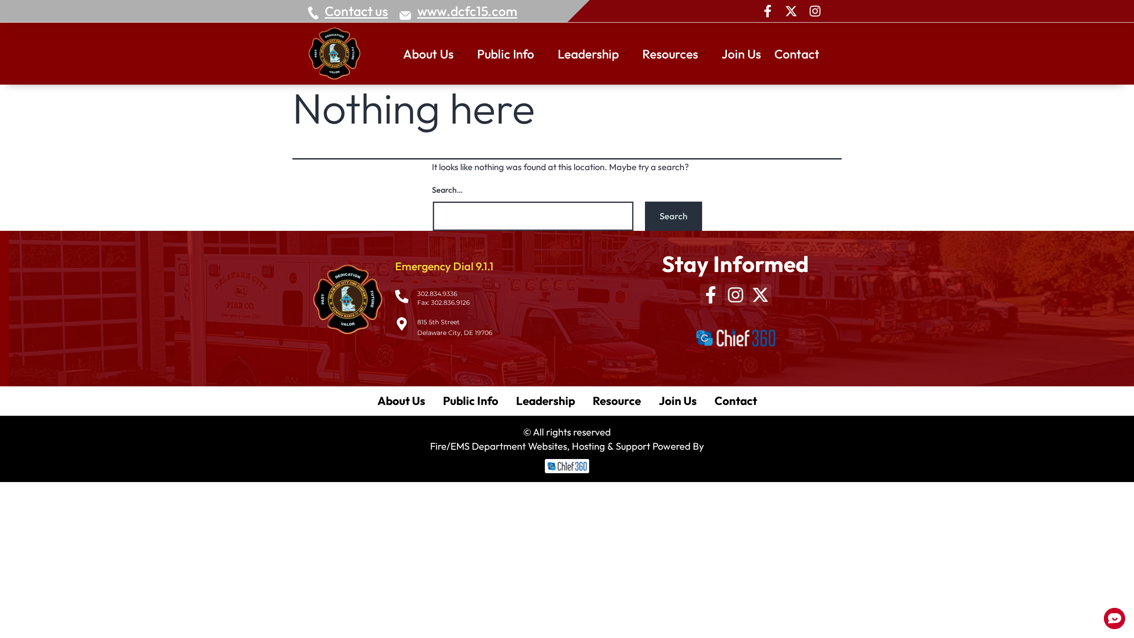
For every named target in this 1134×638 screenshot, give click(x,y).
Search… (447, 190)
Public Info (505, 54)
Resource (617, 400)
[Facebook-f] (768, 11)
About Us (428, 54)
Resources (670, 54)
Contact (796, 54)
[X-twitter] (791, 11)
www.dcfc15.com (467, 11)
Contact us (356, 11)
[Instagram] (815, 11)
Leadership (588, 54)
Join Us (741, 54)
